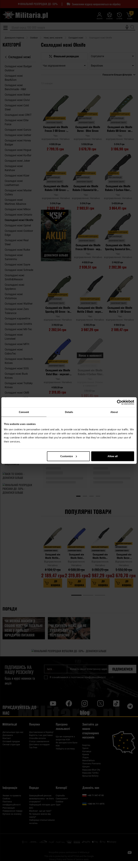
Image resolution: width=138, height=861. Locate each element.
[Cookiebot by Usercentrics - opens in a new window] (119, 402)
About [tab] (114, 412)
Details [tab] (69, 412)
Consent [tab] (24, 412)
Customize (66, 456)
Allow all (113, 456)
